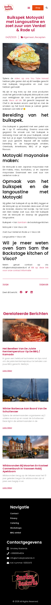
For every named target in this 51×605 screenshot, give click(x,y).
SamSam (22, 222)
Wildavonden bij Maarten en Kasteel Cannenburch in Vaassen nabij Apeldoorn (25, 468)
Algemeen (28, 37)
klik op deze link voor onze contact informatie (26, 269)
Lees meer (7, 371)
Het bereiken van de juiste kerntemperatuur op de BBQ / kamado (21, 351)
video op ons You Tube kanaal (31, 78)
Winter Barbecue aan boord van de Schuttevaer (25, 410)
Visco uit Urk (15, 100)
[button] (29, 8)
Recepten (40, 37)
